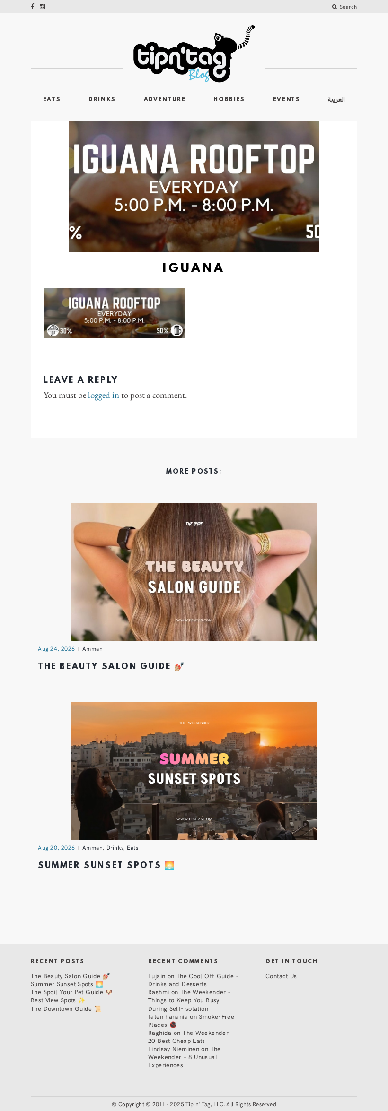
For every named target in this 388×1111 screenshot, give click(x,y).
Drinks (102, 99)
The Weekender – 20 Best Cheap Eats (190, 1036)
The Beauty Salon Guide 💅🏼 (111, 667)
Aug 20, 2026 (56, 847)
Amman (92, 648)
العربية (336, 99)
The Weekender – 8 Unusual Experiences (184, 1056)
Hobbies (229, 99)
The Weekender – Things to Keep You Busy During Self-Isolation (189, 1000)
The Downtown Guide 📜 (66, 1008)
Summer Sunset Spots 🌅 (106, 866)
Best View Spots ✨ (58, 1000)
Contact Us (281, 976)
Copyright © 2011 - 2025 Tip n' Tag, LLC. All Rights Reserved (197, 1104)
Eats (52, 99)
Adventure (165, 99)
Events (286, 99)
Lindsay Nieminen (173, 1048)
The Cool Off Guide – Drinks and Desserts (193, 980)
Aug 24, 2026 (56, 648)
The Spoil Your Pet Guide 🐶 (72, 992)
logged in (103, 395)
